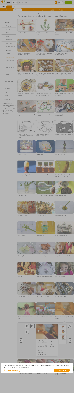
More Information (12, 370)
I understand (62, 370)
